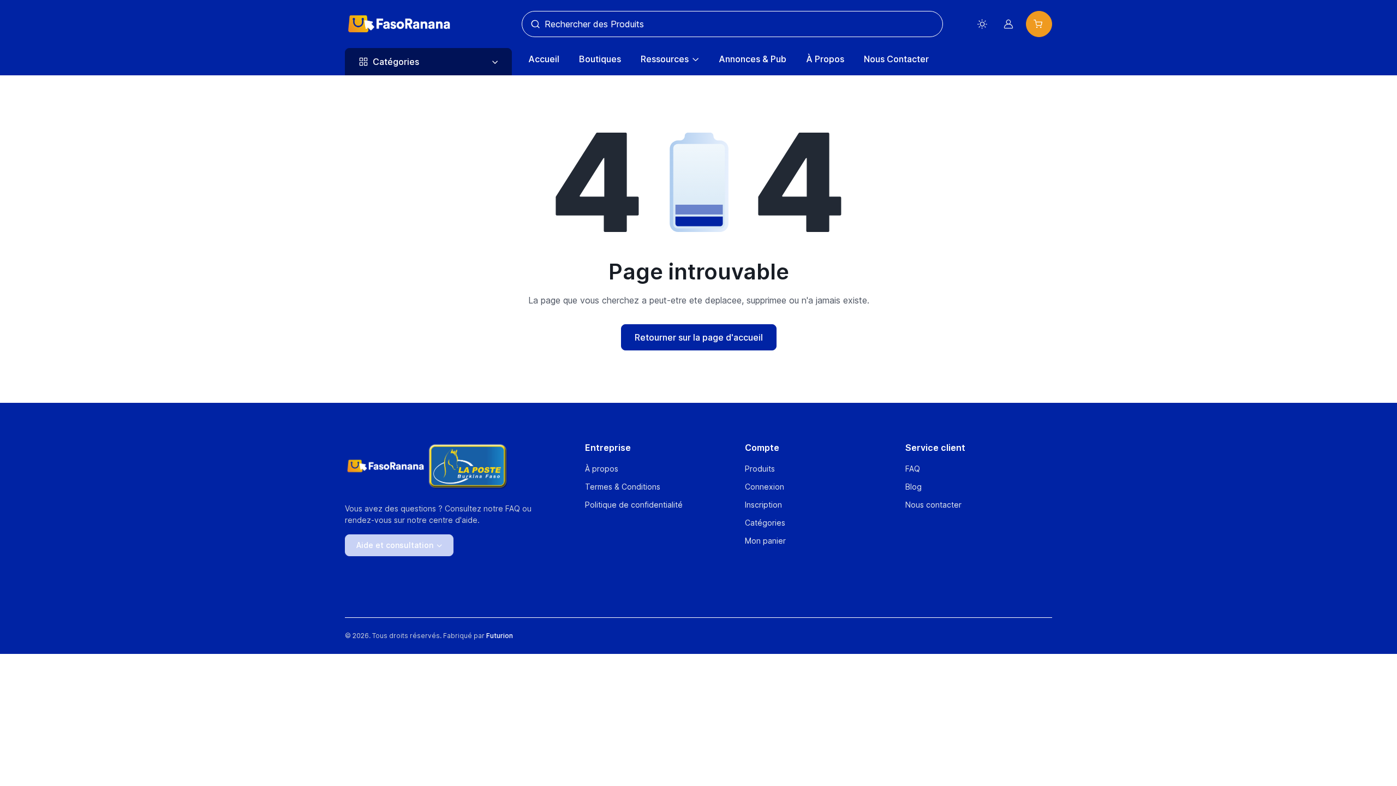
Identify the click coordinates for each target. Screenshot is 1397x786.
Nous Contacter (896, 58)
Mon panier (765, 540)
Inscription (763, 504)
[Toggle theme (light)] (982, 24)
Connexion (764, 486)
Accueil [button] (543, 58)
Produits (760, 468)
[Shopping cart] (1039, 24)
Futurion (499, 636)
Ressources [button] (665, 58)
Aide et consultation (394, 545)
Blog (913, 486)
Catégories (765, 522)
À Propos (825, 58)
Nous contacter (933, 504)
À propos (601, 468)
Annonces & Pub (752, 58)
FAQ (912, 468)
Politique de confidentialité (634, 504)
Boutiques (600, 58)
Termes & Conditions (622, 486)
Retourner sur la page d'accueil (699, 337)
